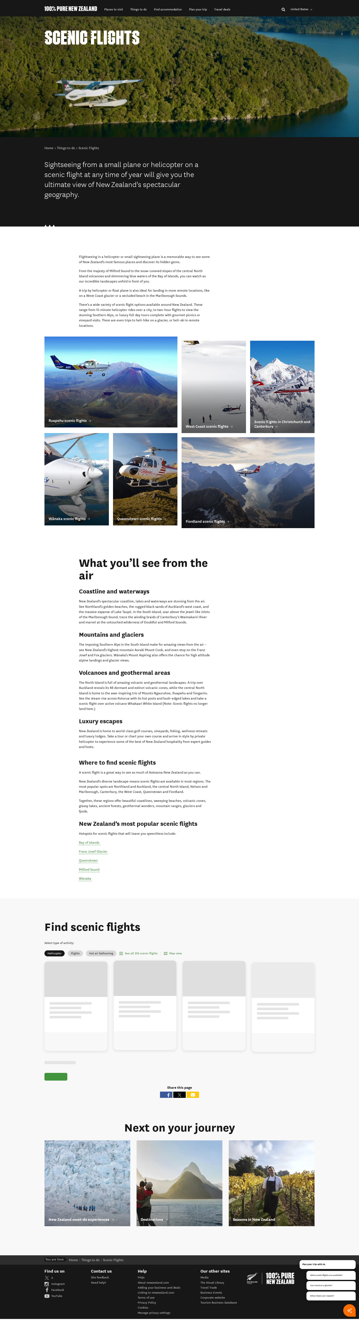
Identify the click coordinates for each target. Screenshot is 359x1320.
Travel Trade (208, 1292)
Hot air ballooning (101, 953)
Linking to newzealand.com (156, 1297)
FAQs (141, 1282)
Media (204, 1282)
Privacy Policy (147, 1307)
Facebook (57, 1294)
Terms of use (146, 1302)
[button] (113, 9)
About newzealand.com (153, 1287)
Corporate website (212, 1302)
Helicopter (54, 953)
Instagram (57, 1288)
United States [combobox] (300, 9)
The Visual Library (212, 1287)
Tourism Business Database (218, 1307)
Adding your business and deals (159, 1292)
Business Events (211, 1297)
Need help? (98, 1287)
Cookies (143, 1312)
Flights (75, 953)
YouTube (56, 1301)
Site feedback (100, 1282)
